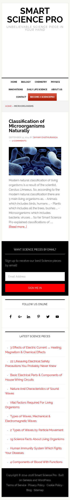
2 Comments (19, 141)
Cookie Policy (54, 485)
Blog (29, 490)
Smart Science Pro (35, 15)
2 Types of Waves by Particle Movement (36, 430)
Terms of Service (16, 485)
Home (8, 106)
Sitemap (39, 490)
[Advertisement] (35, 57)
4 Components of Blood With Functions (36, 462)
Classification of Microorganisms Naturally (27, 126)
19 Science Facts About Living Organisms (37, 439)
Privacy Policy (36, 485)
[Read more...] (18, 226)
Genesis (27, 480)
